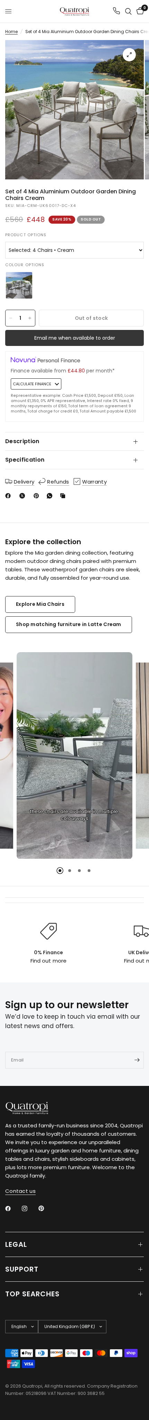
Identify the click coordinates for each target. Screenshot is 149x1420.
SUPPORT (21, 1269)
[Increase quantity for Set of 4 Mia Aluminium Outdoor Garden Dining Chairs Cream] (30, 318)
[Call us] (116, 11)
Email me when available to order (74, 337)
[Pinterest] (38, 496)
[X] (23, 496)
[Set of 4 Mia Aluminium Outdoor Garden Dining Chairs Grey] (19, 285)
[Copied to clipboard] (64, 496)
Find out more (48, 960)
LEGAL (16, 1244)
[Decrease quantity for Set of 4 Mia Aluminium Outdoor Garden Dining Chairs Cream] (11, 318)
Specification (24, 460)
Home (11, 31)
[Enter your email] (137, 1060)
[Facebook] (9, 496)
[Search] (128, 11)
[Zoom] (129, 54)
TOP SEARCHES (32, 1294)
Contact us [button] (20, 1191)
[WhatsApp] (51, 496)
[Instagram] (29, 1208)
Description (22, 441)
